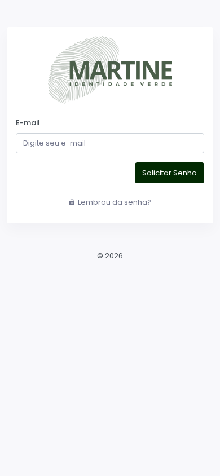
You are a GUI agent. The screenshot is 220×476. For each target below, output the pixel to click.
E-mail (28, 122)
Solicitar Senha (169, 173)
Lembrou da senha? (115, 202)
